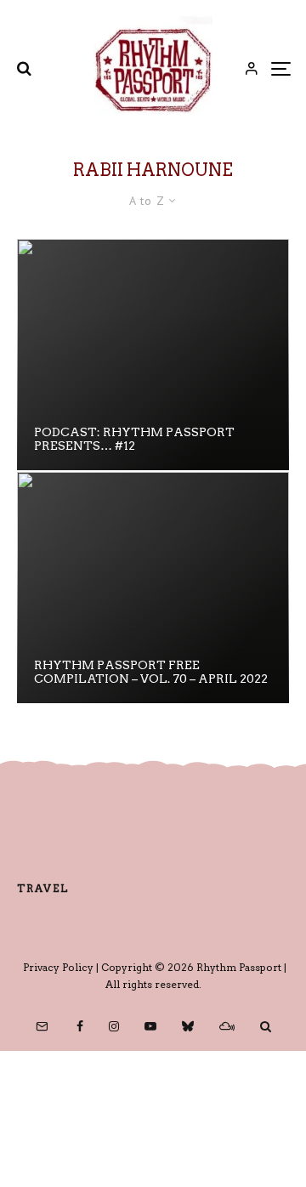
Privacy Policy (58, 967)
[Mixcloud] (227, 1026)
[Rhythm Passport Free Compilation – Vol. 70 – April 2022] (153, 587)
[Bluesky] (188, 1026)
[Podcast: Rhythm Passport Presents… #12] (153, 354)
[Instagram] (114, 1026)
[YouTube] (150, 1026)
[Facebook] (80, 1026)
